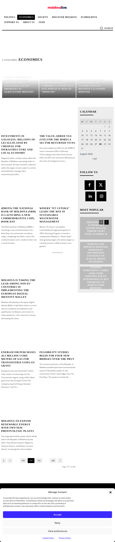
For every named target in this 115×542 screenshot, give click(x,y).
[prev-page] (3, 460)
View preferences (57, 531)
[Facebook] (89, 185)
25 (87, 144)
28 (100, 144)
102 (39, 460)
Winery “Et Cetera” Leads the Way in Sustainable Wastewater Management (54, 215)
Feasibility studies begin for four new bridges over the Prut (57, 355)
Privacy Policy (65, 538)
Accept (58, 514)
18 (87, 139)
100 (23, 460)
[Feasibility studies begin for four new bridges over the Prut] (58, 335)
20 (96, 139)
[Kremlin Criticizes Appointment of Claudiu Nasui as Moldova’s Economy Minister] (94, 82)
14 (100, 135)
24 (82, 144)
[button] (110, 492)
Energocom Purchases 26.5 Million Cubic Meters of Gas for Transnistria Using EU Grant (18, 359)
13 (96, 135)
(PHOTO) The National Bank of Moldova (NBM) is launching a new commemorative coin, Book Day (18, 215)
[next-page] (60, 460)
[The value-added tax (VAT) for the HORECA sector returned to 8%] (58, 119)
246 (53, 460)
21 (100, 139)
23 (109, 139)
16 (109, 135)
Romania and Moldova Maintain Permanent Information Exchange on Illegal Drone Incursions (96, 253)
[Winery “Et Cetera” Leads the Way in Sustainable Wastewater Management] (58, 191)
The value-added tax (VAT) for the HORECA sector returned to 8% (57, 139)
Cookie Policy (48, 538)
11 (87, 135)
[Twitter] (101, 185)
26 (91, 144)
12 (91, 135)
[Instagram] (101, 196)
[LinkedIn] (90, 196)
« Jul (95, 158)
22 (105, 139)
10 (82, 135)
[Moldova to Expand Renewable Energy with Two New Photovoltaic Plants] (19, 404)
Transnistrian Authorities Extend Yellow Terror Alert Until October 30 (96, 228)
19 (91, 139)
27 (96, 144)
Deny (57, 522)
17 (82, 139)
